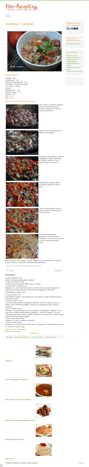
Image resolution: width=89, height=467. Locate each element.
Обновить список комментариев (15, 329)
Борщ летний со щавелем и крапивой (18, 399)
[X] (75, 29)
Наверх (81, 463)
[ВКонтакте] (68, 29)
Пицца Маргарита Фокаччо (14, 439)
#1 (6, 322)
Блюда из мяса (72, 55)
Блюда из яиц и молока (74, 71)
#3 (6, 308)
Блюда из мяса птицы (74, 57)
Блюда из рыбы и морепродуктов (72, 60)
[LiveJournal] (77, 29)
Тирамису (8, 361)
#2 (6, 318)
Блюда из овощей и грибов (73, 64)
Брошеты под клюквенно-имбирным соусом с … (21, 420)
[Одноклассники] (70, 29)
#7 (6, 282)
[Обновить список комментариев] (15, 275)
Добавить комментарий (12, 331)
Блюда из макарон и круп (73, 68)
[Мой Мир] (72, 29)
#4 (6, 301)
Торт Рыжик (9, 459)
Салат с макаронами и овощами (16, 379)
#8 (6, 278)
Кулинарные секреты (73, 44)
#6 (6, 286)
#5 (6, 295)
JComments (34, 333)
